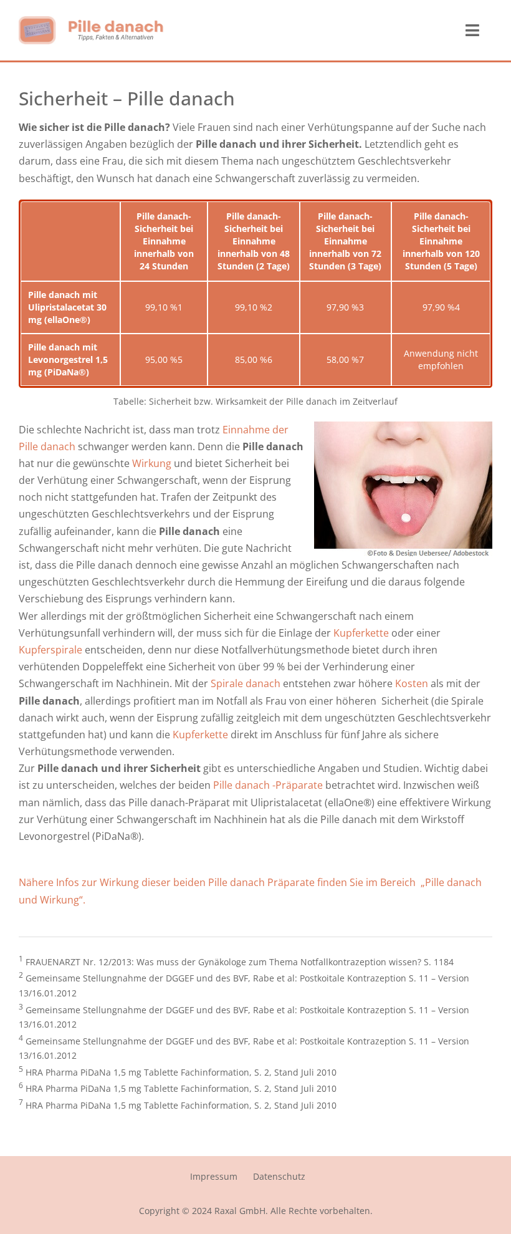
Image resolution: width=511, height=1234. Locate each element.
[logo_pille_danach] (91, 21)
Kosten (411, 683)
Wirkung (151, 463)
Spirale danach (245, 683)
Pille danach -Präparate (268, 785)
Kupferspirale (52, 650)
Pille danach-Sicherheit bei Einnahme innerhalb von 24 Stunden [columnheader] (164, 241)
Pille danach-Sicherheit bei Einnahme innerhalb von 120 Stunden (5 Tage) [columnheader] (441, 241)
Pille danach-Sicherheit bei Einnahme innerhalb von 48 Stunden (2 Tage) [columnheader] (253, 241)
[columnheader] (70, 241)
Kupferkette (360, 633)
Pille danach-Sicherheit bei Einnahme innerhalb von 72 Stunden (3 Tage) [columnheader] (345, 241)
